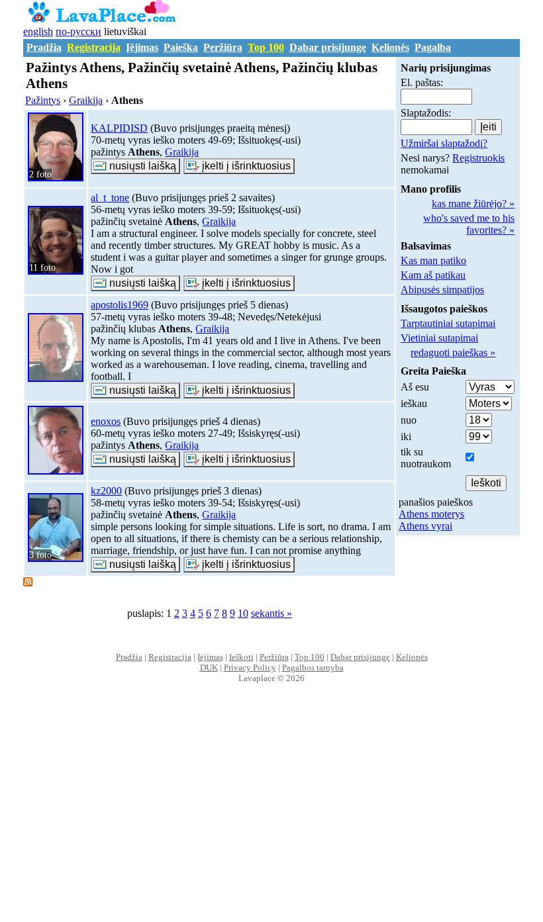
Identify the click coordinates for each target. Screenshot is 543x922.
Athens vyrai (425, 525)
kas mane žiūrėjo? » (473, 203)
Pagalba (433, 47)
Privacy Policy (250, 667)
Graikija (182, 152)
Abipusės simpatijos (442, 289)
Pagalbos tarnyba (313, 667)
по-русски (78, 31)
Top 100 (266, 47)
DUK (209, 667)
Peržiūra (222, 47)
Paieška (181, 47)
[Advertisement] (272, 816)
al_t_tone (110, 197)
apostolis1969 (119, 304)
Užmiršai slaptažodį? (444, 143)
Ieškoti (241, 657)
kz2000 (106, 490)
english (38, 31)
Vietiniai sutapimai (439, 338)
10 (243, 613)
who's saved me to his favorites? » (469, 224)
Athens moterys (431, 514)
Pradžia (44, 47)
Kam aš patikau (433, 275)
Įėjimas (142, 47)
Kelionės (390, 47)
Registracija (94, 47)
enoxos (106, 421)
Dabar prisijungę (327, 47)
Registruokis (478, 157)
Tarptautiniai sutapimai (448, 323)
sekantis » (271, 613)
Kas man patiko (433, 260)
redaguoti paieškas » (453, 352)
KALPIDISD (119, 128)
